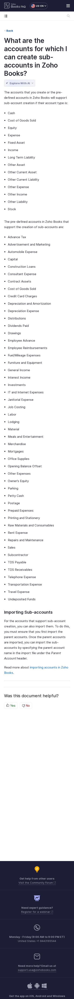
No (27, 705)
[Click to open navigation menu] (6, 15)
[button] (37, 6)
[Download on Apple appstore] (37, 988)
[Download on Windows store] (44, 988)
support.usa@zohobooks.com (37, 969)
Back (9, 30)
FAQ (23, 6)
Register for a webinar (36, 911)
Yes (12, 705)
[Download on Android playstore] (30, 988)
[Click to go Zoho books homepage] (12, 6)
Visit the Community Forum (36, 882)
